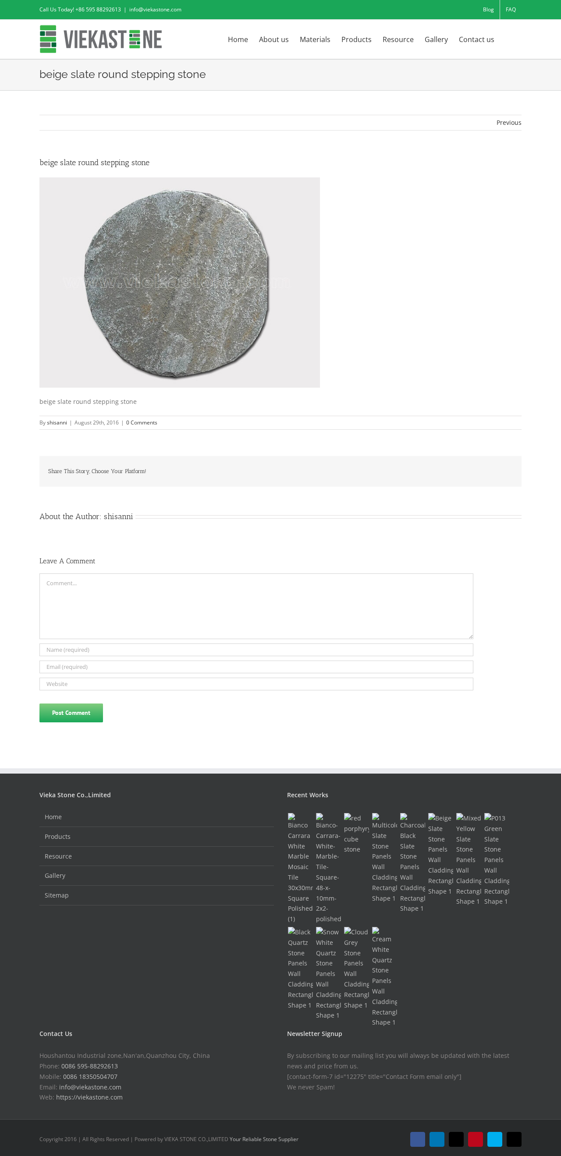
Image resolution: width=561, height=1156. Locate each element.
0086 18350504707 (90, 1076)
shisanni (57, 422)
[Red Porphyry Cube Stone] (356, 834)
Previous (509, 122)
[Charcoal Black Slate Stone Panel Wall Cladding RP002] (412, 863)
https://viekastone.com (89, 1097)
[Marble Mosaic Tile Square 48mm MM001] (328, 869)
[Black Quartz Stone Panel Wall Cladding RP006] (300, 968)
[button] (508, 38)
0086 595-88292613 (89, 1066)
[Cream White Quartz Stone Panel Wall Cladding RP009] (384, 977)
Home (53, 817)
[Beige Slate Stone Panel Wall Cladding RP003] (440, 855)
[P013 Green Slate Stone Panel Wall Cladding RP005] (496, 860)
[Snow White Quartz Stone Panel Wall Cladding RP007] (328, 974)
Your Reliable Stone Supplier (264, 1139)
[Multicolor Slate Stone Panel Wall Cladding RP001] (384, 858)
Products (58, 836)
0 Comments (141, 422)
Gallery (55, 875)
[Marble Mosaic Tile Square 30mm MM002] (300, 869)
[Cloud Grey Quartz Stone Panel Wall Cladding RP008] (356, 968)
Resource (58, 856)
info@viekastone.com (155, 9)
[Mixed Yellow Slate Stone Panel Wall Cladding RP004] (468, 860)
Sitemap (57, 895)
